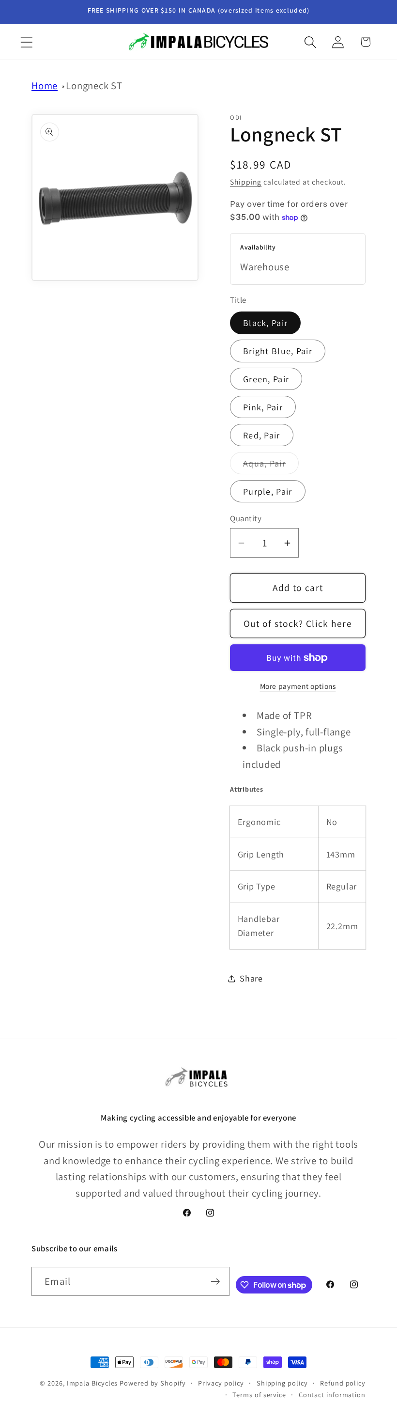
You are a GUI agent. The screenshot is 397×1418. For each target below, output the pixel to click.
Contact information (332, 1394)
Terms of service (259, 1394)
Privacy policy (221, 1382)
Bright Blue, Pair (277, 351)
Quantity (245, 518)
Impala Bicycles (92, 1382)
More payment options (298, 686)
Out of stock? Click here (298, 623)
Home (44, 85)
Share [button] (251, 978)
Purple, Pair (267, 491)
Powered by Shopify (152, 1382)
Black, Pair (265, 322)
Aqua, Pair (271, 465)
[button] (26, 42)
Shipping (245, 182)
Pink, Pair (263, 407)
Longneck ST (94, 85)
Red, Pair (261, 435)
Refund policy (343, 1382)
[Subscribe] (215, 1281)
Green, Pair (266, 379)
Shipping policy (282, 1382)
